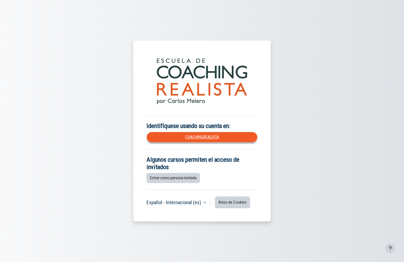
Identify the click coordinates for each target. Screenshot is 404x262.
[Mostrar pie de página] (390, 248)
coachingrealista (202, 137)
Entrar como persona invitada (173, 177)
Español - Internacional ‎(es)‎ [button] (174, 202)
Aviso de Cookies (232, 202)
